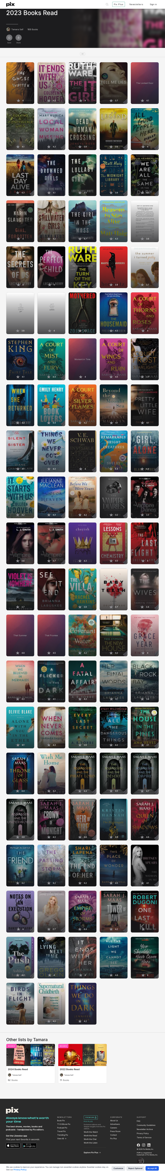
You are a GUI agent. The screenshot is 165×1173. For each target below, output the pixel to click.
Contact (113, 1135)
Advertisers (115, 1124)
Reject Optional (135, 1168)
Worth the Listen (90, 1143)
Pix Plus (113, 1138)
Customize (118, 1168)
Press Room (115, 1131)
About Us (114, 1120)
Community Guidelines (146, 1125)
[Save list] (9, 38)
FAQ (138, 1121)
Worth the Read (90, 1135)
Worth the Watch (91, 1132)
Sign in (153, 4)
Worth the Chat (90, 1139)
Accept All (152, 1168)
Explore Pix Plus (91, 1152)
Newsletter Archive (145, 1129)
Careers (113, 1128)
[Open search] (107, 4)
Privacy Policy (143, 1133)
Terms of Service (144, 1137)
